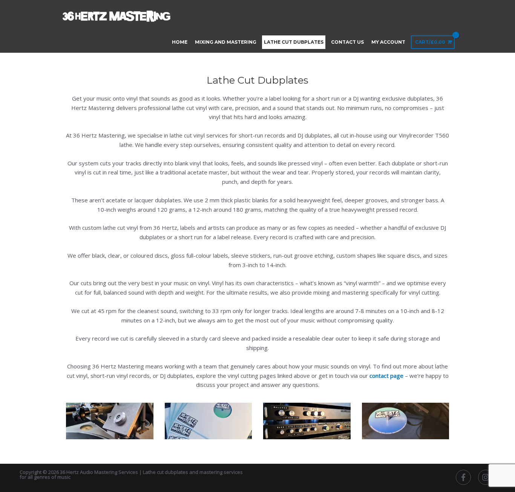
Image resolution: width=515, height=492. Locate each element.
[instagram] (486, 477)
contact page (386, 375)
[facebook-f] (466, 477)
